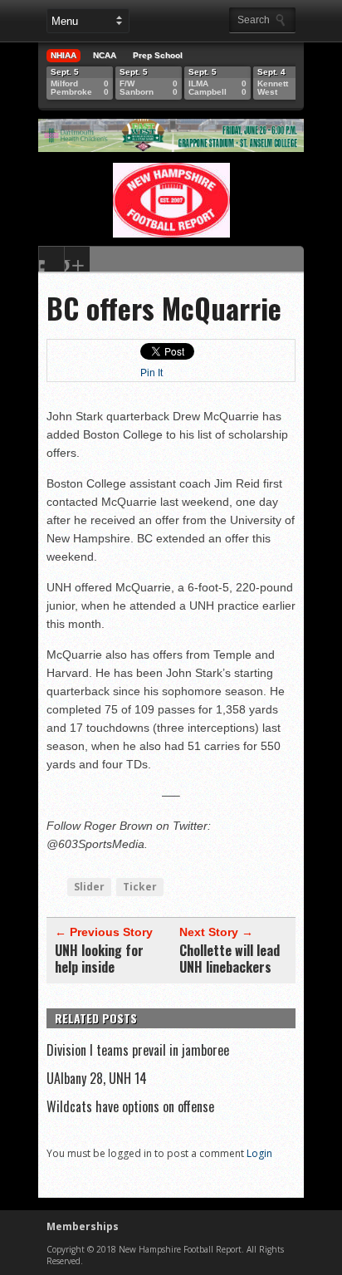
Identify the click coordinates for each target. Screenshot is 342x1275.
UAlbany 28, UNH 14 (96, 1078)
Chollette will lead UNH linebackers (229, 958)
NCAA (104, 55)
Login (259, 1153)
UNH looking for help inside (99, 958)
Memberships (82, 1226)
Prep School (158, 55)
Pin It (151, 373)
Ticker (140, 887)
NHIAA (63, 55)
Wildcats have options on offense (130, 1106)
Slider (89, 887)
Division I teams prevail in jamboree (137, 1050)
